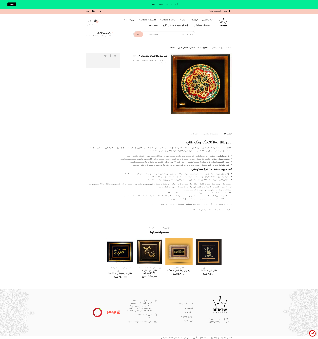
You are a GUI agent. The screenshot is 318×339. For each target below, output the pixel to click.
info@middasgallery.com (217, 11)
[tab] (227, 133)
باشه (12, 4)
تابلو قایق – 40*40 (208, 270)
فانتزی (205, 267)
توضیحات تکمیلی (210, 134)
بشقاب (214, 47)
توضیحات (227, 134)
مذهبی (176, 267)
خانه (230, 47)
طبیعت (114, 267)
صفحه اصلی (207, 19)
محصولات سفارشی (202, 25)
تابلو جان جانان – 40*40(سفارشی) (149, 272)
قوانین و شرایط (187, 316)
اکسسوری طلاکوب (148, 19)
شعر (155, 267)
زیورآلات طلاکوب (168, 19)
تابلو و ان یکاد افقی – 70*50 (179, 270)
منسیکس (164, 337)
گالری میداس (191, 337)
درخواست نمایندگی (185, 303)
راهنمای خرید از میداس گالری (175, 25)
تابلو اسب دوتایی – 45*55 (120, 273)
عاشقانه (148, 267)
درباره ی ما (130, 19)
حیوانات (122, 267)
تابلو (183, 19)
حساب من (153, 25)
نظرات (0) (194, 134)
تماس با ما (160, 204)
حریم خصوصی (187, 320)
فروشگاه (194, 19)
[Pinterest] (105, 55)
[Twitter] (115, 55)
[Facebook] (110, 55)
